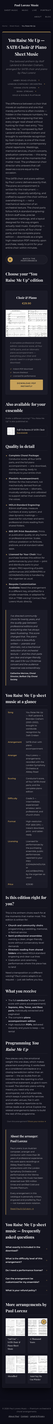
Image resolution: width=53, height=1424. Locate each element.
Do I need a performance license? (24, 1270)
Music (25, 10)
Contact (24, 1416)
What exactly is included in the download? (23, 1249)
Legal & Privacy (37, 1416)
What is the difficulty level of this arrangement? (24, 1260)
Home (4, 26)
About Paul (14, 1416)
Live (34, 10)
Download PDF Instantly (26, 384)
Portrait (45, 10)
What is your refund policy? (21, 1290)
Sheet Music (11, 10)
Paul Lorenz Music (26, 5)
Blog (48, 17)
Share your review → (37, 1121)
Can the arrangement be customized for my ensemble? (22, 1280)
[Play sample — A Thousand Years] (43, 1322)
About (38, 17)
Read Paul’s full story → (22, 1208)
